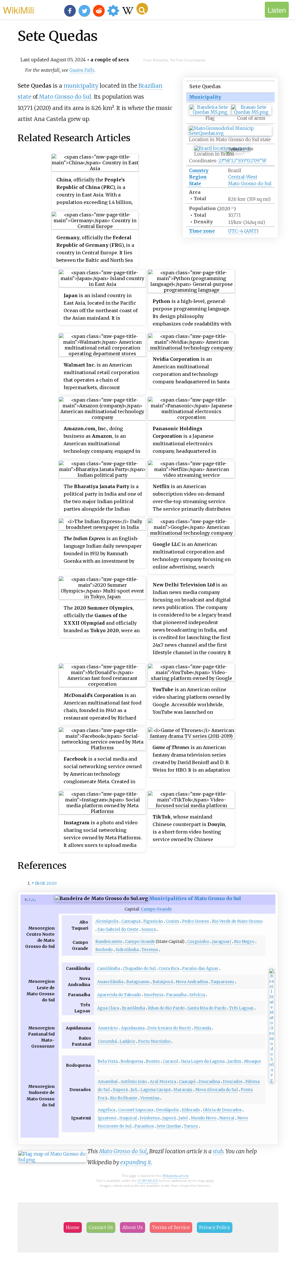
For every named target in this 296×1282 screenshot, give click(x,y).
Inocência (153, 994)
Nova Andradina (192, 981)
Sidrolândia (127, 949)
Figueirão (153, 921)
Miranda (202, 1028)
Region (198, 177)
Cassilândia (108, 968)
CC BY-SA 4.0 (148, 1180)
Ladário (127, 1041)
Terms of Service (171, 1227)
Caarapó (187, 1081)
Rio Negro (244, 941)
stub (218, 1151)
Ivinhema (150, 1118)
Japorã (169, 1118)
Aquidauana (133, 1028)
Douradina (209, 1081)
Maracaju (183, 1089)
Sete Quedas (169, 1126)
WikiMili (18, 9)
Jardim (234, 1061)
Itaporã (120, 1089)
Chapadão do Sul (139, 968)
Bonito (153, 1061)
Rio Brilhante (123, 1098)
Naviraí (226, 1118)
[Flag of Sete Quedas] (210, 112)
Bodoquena (132, 1061)
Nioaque (252, 1061)
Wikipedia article (176, 1175)
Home (72, 1227)
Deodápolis (167, 1109)
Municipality (205, 97)
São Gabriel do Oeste (117, 929)
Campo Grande (156, 909)
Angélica (106, 1109)
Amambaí (108, 1081)
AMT (251, 231)
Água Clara (108, 1008)
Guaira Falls (81, 70)
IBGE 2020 (46, 883)
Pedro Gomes (195, 921)
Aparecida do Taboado (119, 994)
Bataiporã (163, 981)
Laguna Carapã (155, 1089)
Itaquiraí (128, 1118)
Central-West (242, 177)
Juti (134, 1089)
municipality (81, 85)
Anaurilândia (110, 981)
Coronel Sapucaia (135, 1109)
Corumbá (107, 1041)
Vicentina (149, 1098)
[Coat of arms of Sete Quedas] (251, 112)
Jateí (183, 1118)
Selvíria (197, 994)
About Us (132, 1227)
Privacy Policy (214, 1227)
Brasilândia (133, 1008)
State (195, 183)
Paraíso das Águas (200, 968)
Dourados (233, 1081)
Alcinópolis (107, 921)
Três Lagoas (241, 1008)
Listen (277, 10)
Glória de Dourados (222, 1109)
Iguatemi (107, 1118)
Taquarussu (222, 981)
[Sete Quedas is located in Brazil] (222, 148)
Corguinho (198, 941)
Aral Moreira (163, 1081)
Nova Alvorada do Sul (216, 1089)
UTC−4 (235, 231)
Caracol (170, 1061)
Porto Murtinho (154, 1041)
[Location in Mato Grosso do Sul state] (230, 133)
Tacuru (191, 1126)
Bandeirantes (108, 941)
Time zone (202, 231)
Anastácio (108, 1028)
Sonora (148, 929)
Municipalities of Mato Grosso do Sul (195, 898)
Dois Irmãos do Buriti (169, 1028)
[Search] (142, 8)
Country (198, 170)
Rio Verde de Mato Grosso (237, 921)
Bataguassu (138, 981)
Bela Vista (108, 1061)
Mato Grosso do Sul (249, 183)
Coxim (172, 921)
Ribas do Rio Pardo (166, 1008)
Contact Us (101, 1227)
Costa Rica (169, 968)
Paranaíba (176, 994)
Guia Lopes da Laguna (203, 1061)
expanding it (135, 1162)
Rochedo (104, 949)
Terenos (150, 949)
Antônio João (134, 1081)
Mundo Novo (204, 1118)
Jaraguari (221, 941)
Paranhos (144, 1126)
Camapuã (130, 921)
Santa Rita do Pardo (207, 1008)
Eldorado (191, 1109)
